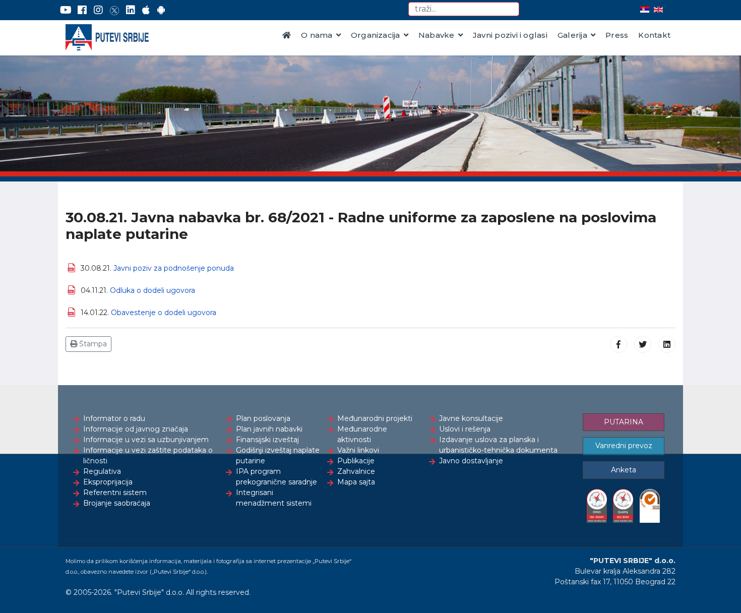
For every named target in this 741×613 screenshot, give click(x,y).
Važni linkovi (358, 450)
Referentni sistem (115, 492)
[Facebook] (82, 10)
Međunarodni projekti (374, 418)
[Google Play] (161, 10)
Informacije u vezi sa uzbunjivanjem (146, 439)
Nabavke (436, 35)
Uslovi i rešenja (464, 429)
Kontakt (654, 35)
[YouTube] (66, 10)
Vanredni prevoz (623, 445)
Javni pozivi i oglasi (510, 35)
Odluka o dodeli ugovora (152, 290)
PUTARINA (623, 421)
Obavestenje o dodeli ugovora (163, 312)
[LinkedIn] (130, 10)
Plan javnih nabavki (269, 429)
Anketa (623, 469)
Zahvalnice (356, 471)
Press (616, 35)
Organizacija (375, 35)
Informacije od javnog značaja (135, 429)
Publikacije (356, 460)
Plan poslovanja (263, 418)
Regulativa (102, 471)
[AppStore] (146, 10)
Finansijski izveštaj (267, 439)
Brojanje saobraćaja (116, 503)
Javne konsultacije (471, 418)
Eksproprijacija (108, 481)
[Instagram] (98, 10)
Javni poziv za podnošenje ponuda (173, 268)
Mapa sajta (356, 481)
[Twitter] (114, 10)
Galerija (572, 35)
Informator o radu (114, 418)
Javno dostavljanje (471, 460)
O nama (316, 35)
